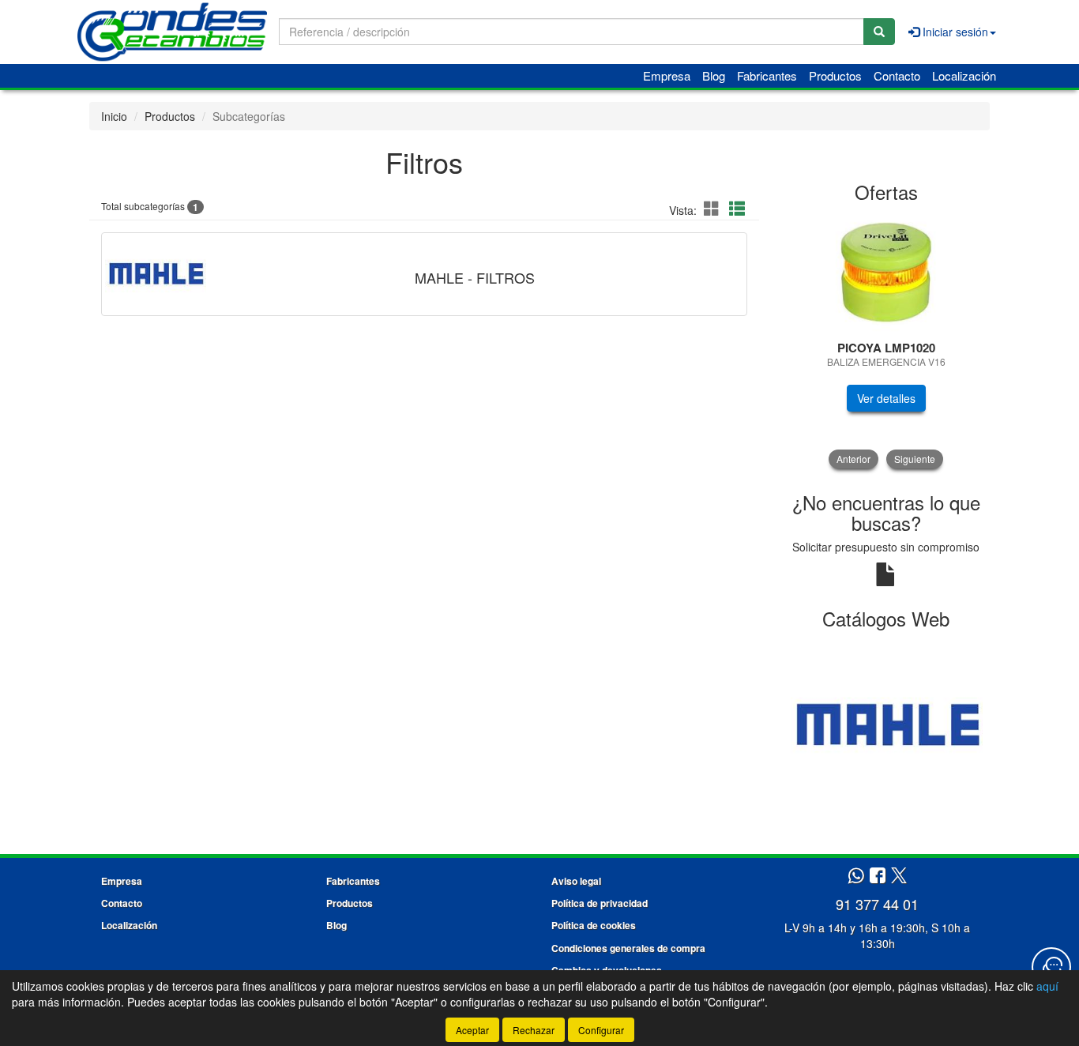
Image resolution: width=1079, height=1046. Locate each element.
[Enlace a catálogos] (887, 724)
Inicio (114, 116)
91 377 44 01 (877, 904)
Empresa (666, 75)
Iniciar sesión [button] (953, 32)
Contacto (897, 75)
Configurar (601, 1030)
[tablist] (887, 341)
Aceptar (472, 1030)
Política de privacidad (599, 903)
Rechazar (534, 1030)
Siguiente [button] (914, 458)
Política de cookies (593, 925)
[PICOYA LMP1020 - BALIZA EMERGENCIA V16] (887, 272)
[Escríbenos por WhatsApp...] (856, 876)
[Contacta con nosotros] (1051, 967)
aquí (1047, 986)
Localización (964, 75)
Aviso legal (576, 881)
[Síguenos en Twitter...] (899, 876)
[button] (714, 208)
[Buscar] (879, 31)
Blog (713, 75)
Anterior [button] (853, 458)
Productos (835, 75)
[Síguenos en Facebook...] (877, 876)
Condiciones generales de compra (628, 948)
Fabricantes (767, 75)
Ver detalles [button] (886, 398)
